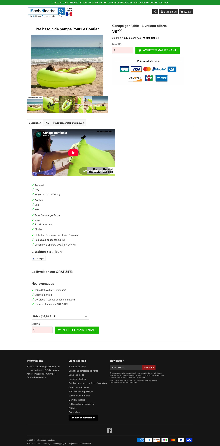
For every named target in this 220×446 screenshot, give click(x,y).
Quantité (116, 44)
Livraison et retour (77, 378)
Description (35, 122)
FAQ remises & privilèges (81, 391)
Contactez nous (76, 374)
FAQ (47, 122)
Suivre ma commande (79, 395)
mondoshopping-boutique (44, 439)
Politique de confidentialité (81, 403)
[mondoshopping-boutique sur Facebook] (109, 431)
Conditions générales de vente (83, 370)
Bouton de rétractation (83, 417)
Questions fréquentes (79, 387)
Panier (188, 11)
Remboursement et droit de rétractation (88, 383)
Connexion (170, 11)
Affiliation (73, 407)
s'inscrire (149, 367)
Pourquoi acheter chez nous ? (68, 122)
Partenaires (74, 412)
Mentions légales (77, 399)
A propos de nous (77, 366)
